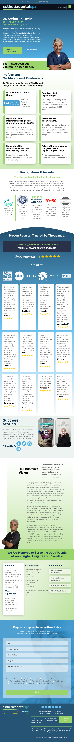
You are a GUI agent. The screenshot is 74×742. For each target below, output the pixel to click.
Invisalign (59, 713)
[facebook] (18, 443)
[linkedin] (56, 707)
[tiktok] (24, 443)
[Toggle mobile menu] (70, 6)
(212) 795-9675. (38, 502)
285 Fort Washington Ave (29, 2)
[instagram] (29, 443)
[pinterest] (60, 707)
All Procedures (45, 711)
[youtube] (18, 449)
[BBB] (25, 711)
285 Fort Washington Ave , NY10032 (37, 720)
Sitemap (38, 737)
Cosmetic (57, 711)
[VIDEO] (63, 419)
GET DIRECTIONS (44, 2)
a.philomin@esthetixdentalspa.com (52, 719)
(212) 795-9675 (61, 7)
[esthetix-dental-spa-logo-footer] (15, 706)
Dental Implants (46, 713)
